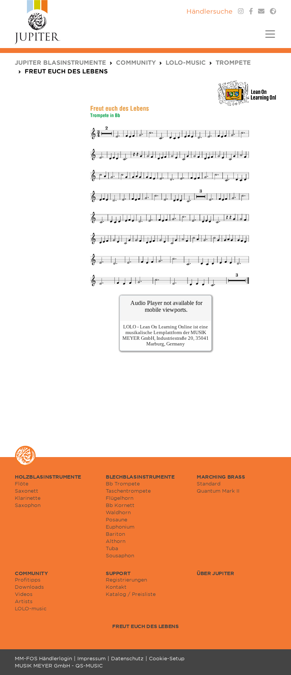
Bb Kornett (120, 505)
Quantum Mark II (218, 491)
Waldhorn (118, 512)
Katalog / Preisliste (131, 594)
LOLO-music (31, 608)
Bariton (115, 534)
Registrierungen (126, 580)
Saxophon (28, 505)
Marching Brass (221, 477)
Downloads (29, 587)
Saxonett (26, 491)
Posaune (116, 519)
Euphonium (120, 527)
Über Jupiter (215, 573)
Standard (209, 484)
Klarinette (28, 498)
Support (118, 573)
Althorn (115, 541)
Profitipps (28, 580)
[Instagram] (240, 11)
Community (31, 573)
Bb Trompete (123, 484)
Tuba (112, 548)
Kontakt (116, 587)
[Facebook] (251, 11)
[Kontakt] (261, 11)
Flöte (21, 484)
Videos (24, 594)
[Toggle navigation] (267, 38)
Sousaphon (120, 555)
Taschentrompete (128, 491)
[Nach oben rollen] (275, 659)
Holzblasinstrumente (48, 477)
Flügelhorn (119, 498)
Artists (24, 601)
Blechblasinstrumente (140, 477)
